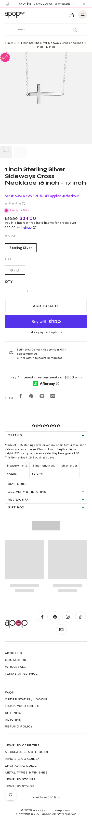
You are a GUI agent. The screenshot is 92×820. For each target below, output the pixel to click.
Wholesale (15, 666)
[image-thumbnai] (6, 152)
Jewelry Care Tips (22, 745)
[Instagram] (67, 616)
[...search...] (74, 29)
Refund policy (18, 726)
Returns (13, 719)
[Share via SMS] (52, 397)
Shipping (13, 713)
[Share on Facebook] (20, 397)
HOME (10, 43)
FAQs (9, 692)
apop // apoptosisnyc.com (51, 810)
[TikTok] (80, 616)
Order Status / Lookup (26, 699)
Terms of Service (21, 673)
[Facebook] (42, 616)
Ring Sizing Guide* (22, 759)
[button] (46, 306)
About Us (13, 653)
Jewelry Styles (20, 786)
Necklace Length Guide (27, 752)
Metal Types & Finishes (26, 772)
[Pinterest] (55, 616)
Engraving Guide (21, 765)
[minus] (10, 291)
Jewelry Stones (20, 779)
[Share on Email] (42, 397)
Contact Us (15, 660)
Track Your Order (22, 706)
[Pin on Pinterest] (31, 397)
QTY (9, 282)
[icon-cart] (71, 15)
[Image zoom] (46, 98)
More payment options (46, 332)
